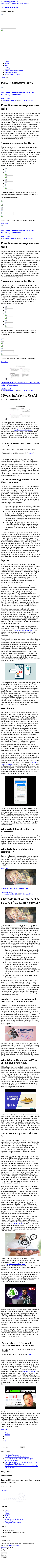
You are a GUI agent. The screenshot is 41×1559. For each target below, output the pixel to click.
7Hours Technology (13, 1545)
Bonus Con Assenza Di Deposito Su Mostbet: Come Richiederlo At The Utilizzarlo (21, 1463)
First (6, 1433)
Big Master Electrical (9, 7)
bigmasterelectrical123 (10, 100)
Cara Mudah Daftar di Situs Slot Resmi (17, 1457)
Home (3, 77)
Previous (7, 1435)
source (31, 453)
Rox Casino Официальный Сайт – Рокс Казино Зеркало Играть (18, 93)
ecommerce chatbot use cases (24, 630)
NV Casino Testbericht (12, 1455)
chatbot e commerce (17, 1223)
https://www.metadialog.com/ (23, 430)
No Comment (24, 100)
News (31, 100)
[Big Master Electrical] (9, 1)
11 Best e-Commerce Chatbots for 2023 (17, 888)
